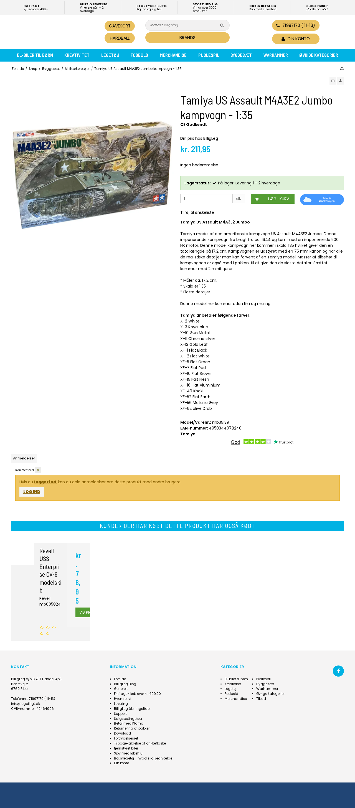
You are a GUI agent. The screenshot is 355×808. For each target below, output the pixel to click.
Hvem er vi (122, 699)
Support (120, 714)
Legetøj (110, 55)
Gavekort (120, 26)
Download (122, 733)
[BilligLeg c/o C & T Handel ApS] (49, 31)
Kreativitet (77, 55)
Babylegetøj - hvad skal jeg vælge (143, 758)
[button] (332, 81)
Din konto (121, 763)
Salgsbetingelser (128, 718)
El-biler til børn (35, 55)
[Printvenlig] (342, 69)
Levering (121, 704)
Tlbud (261, 699)
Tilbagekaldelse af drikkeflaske (140, 743)
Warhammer (275, 55)
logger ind (45, 482)
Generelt (121, 689)
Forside (120, 679)
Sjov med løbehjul (128, 753)
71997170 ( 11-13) (298, 25)
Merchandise (173, 55)
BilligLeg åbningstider (132, 709)
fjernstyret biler (126, 748)
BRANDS (187, 37)
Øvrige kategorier (318, 55)
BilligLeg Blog (125, 684)
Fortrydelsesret (126, 738)
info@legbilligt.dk (25, 704)
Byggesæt (241, 55)
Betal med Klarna (128, 723)
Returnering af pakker (131, 728)
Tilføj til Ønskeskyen (327, 199)
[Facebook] (338, 671)
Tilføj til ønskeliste (197, 212)
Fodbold (139, 55)
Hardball (120, 38)
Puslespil (208, 55)
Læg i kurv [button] (278, 199)
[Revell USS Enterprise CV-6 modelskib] (22, 554)
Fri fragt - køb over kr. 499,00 (137, 694)
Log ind (31, 491)
